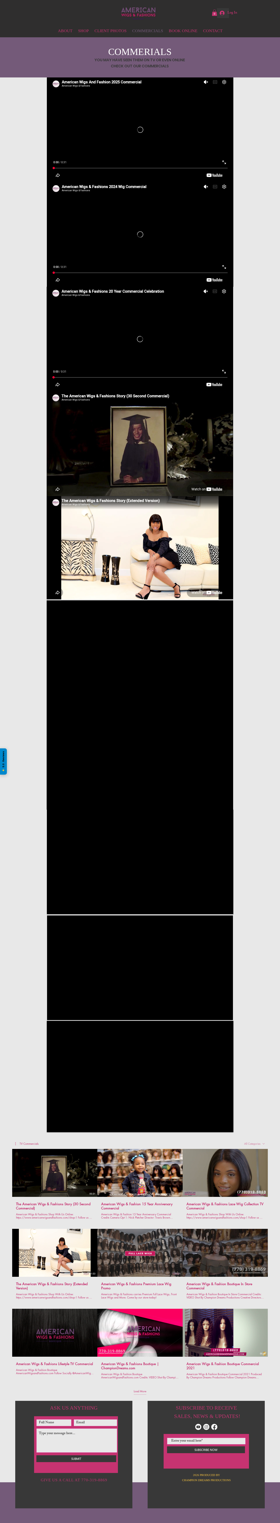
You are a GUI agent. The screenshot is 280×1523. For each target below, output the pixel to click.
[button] (226, 1472)
